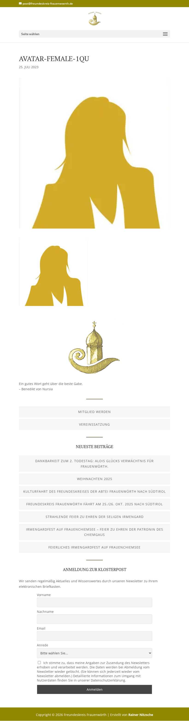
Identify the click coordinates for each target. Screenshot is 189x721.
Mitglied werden (94, 412)
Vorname (44, 595)
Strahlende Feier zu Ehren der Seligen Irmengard (95, 517)
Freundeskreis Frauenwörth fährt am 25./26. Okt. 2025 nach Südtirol (94, 504)
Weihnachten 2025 (94, 479)
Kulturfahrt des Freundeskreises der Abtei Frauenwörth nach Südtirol (94, 491)
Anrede (42, 645)
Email (41, 628)
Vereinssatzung (94, 424)
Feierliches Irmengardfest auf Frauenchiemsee (94, 547)
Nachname (45, 611)
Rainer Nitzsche (140, 715)
